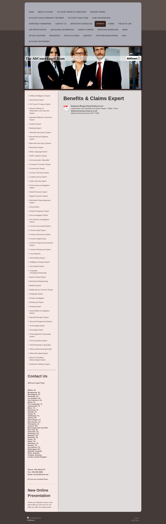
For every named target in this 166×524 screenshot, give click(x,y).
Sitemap (38, 518)
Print (31, 518)
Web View (135, 520)
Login (137, 518)
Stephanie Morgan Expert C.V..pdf (84, 111)
